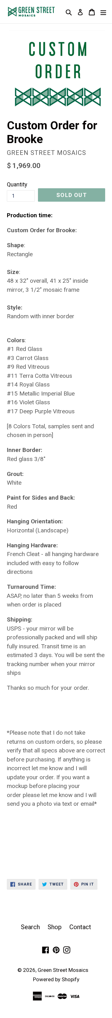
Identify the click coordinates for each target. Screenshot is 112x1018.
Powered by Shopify (56, 979)
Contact (80, 927)
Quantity (17, 184)
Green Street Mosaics (63, 970)
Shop (55, 927)
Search (30, 927)
